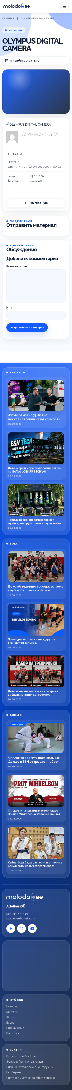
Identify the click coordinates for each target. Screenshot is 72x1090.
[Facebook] (10, 928)
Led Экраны (14, 1072)
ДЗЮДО (16, 715)
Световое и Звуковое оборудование (30, 1077)
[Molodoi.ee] (24, 897)
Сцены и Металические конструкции (30, 1067)
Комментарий (17, 266)
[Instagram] (21, 928)
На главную (39, 203)
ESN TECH (17, 372)
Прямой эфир (15, 1027)
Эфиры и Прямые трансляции (25, 1061)
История (11, 1006)
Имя (9, 307)
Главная (8, 18)
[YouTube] (32, 928)
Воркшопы (13, 1033)
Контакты (12, 1011)
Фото (10, 1017)
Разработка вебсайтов (21, 1056)
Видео (10, 1022)
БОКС (14, 543)
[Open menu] (64, 6)
